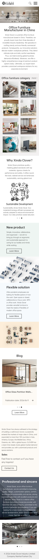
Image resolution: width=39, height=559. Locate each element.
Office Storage (10, 132)
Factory (9, 526)
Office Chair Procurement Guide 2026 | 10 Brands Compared (17, 392)
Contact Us (9, 468)
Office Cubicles (10, 113)
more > (34, 78)
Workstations (28, 95)
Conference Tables (29, 131)
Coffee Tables (28, 150)
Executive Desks (11, 95)
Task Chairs (27, 113)
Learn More (32, 18)
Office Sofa (9, 150)
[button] (12, 21)
